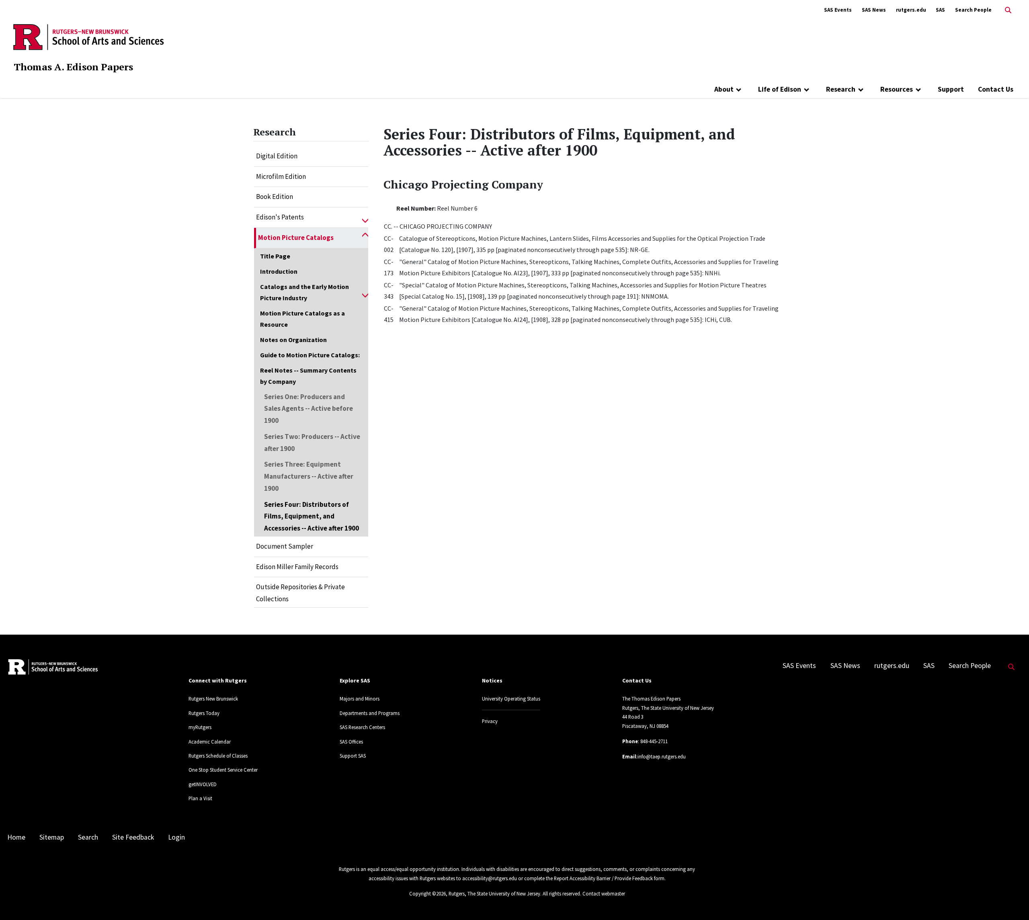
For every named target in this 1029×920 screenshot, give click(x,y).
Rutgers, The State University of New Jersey (494, 893)
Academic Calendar (210, 741)
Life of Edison (779, 89)
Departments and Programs (370, 713)
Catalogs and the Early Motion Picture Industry (304, 292)
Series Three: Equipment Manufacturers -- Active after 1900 (308, 476)
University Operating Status (511, 698)
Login (176, 837)
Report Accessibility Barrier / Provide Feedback (603, 878)
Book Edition (274, 196)
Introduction (278, 271)
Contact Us (995, 89)
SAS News (874, 9)
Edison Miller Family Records (297, 566)
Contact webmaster (603, 893)
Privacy (490, 721)
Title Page (275, 256)
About (724, 89)
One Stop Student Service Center (223, 769)
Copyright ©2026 (427, 893)
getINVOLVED (203, 784)
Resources (896, 89)
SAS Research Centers (362, 727)
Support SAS (353, 755)
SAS (940, 9)
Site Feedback (133, 837)
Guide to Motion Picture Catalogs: (310, 355)
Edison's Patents (280, 217)
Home (16, 837)
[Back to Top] (1011, 900)
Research (840, 89)
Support (951, 89)
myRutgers (200, 727)
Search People (973, 9)
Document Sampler (284, 546)
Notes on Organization (293, 340)
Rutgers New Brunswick (213, 698)
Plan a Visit (200, 798)
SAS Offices (351, 741)
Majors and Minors (359, 698)
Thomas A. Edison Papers (73, 66)
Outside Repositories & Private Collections (300, 592)
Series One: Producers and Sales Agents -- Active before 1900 (308, 408)
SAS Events (838, 9)
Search (88, 837)
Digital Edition (276, 156)
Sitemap (51, 837)
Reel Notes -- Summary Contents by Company (308, 375)
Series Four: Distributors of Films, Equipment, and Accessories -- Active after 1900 (311, 516)
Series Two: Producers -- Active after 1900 (312, 442)
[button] (365, 217)
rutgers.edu (911, 9)
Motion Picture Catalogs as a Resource (302, 318)
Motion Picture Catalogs (296, 237)
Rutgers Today (204, 713)
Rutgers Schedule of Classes (218, 755)
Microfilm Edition (281, 176)
